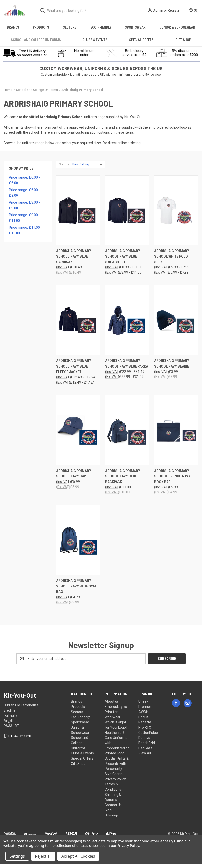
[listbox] (88, 164)
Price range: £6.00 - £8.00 (24, 193)
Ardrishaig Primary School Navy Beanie (171, 364)
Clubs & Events (95, 40)
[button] (25, 53)
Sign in (158, 10)
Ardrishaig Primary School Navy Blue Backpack (122, 476)
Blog (108, 810)
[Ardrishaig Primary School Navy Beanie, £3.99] (176, 320)
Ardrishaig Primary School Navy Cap (73, 474)
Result (143, 717)
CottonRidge (148, 732)
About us (112, 701)
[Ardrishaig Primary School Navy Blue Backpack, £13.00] (127, 430)
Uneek (143, 701)
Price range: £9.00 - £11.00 (24, 218)
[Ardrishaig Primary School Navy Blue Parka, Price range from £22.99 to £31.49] (127, 320)
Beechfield (146, 743)
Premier (144, 707)
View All (144, 753)
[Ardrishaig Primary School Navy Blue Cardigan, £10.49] (78, 210)
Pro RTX (144, 727)
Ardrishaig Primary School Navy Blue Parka (126, 364)
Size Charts (114, 774)
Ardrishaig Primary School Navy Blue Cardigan (73, 256)
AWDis (143, 712)
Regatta (144, 722)
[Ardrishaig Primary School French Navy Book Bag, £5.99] (176, 430)
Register (174, 10)
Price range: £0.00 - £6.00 (24, 180)
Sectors (70, 27)
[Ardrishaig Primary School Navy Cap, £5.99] (78, 430)
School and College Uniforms (36, 40)
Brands (13, 27)
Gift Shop (183, 40)
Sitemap (111, 815)
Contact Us (113, 805)
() (195, 10)
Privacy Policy (115, 779)
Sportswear (135, 27)
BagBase (145, 748)
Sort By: (64, 164)
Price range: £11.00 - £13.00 (25, 230)
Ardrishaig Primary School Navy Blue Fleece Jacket (73, 366)
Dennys (144, 738)
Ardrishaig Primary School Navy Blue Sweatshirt (122, 256)
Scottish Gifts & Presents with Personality (117, 763)
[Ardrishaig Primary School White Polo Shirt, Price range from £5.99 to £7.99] (176, 210)
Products (41, 27)
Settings (17, 856)
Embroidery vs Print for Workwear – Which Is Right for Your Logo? (116, 717)
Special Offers (141, 40)
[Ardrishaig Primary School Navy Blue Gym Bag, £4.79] (78, 540)
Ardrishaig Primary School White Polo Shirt (171, 256)
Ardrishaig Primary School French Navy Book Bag (172, 476)
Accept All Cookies (78, 856)
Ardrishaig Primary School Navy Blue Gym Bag (76, 586)
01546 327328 (19, 736)
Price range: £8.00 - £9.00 (24, 205)
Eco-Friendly (100, 27)
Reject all (43, 856)
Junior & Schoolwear (177, 27)
